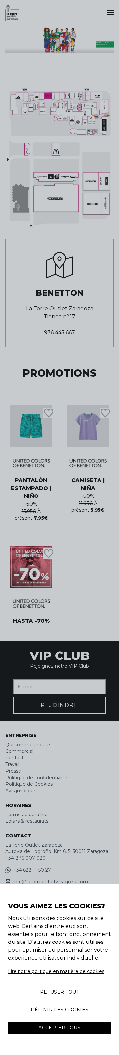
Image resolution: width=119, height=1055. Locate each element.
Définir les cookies (60, 1010)
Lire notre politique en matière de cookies (56, 971)
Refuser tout (59, 992)
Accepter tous (59, 1028)
